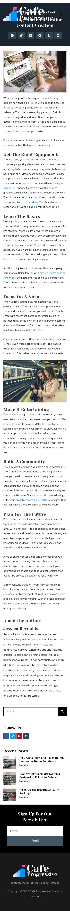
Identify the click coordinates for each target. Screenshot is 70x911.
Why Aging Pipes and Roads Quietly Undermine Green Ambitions (41, 759)
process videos (29, 202)
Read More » (24, 765)
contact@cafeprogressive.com (29, 883)
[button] (61, 14)
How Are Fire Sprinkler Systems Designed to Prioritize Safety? (39, 775)
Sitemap (54, 883)
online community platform (35, 500)
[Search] (62, 711)
